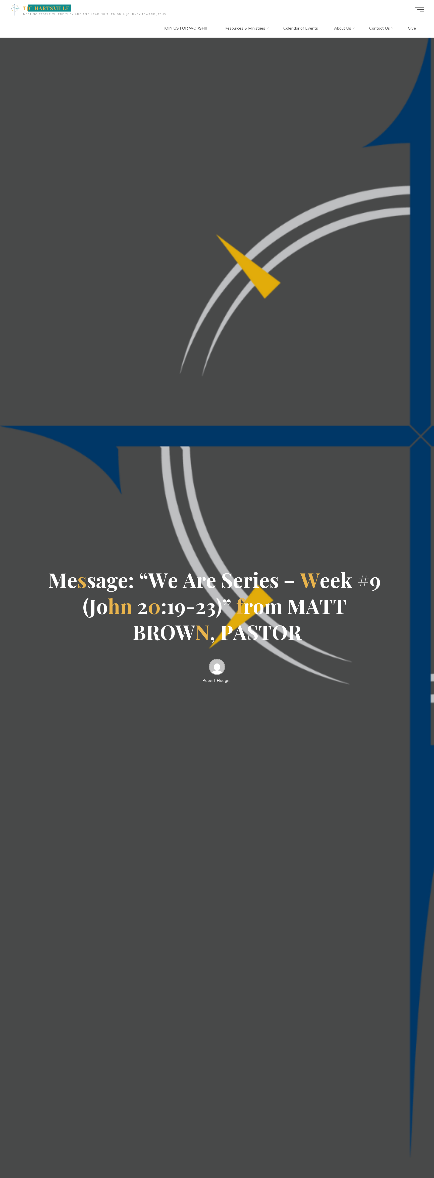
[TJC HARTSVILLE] (15, 9)
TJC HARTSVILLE (46, 8)
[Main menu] (419, 9)
